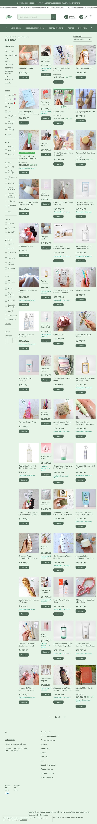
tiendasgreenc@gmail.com (15, 744)
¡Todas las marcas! (56, 28)
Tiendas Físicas (47, 769)
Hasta (9, 336)
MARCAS (13, 37)
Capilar (43, 752)
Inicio (7, 37)
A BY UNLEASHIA (11, 55)
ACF (6, 58)
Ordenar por (77, 36)
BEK (6, 76)
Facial (43, 761)
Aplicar (13, 340)
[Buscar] (53, 17)
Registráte (72, 18)
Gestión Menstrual (48, 765)
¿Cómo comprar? (47, 777)
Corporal (44, 757)
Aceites (71, 28)
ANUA (7, 62)
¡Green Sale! (16, 28)
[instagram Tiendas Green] (6, 732)
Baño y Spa (82, 28)
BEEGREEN (9, 68)
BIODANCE (9, 79)
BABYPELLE (9, 65)
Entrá (71, 16)
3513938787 (10, 740)
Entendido (23, 820)
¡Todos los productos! (34, 28)
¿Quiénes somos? (48, 773)
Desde (6, 336)
